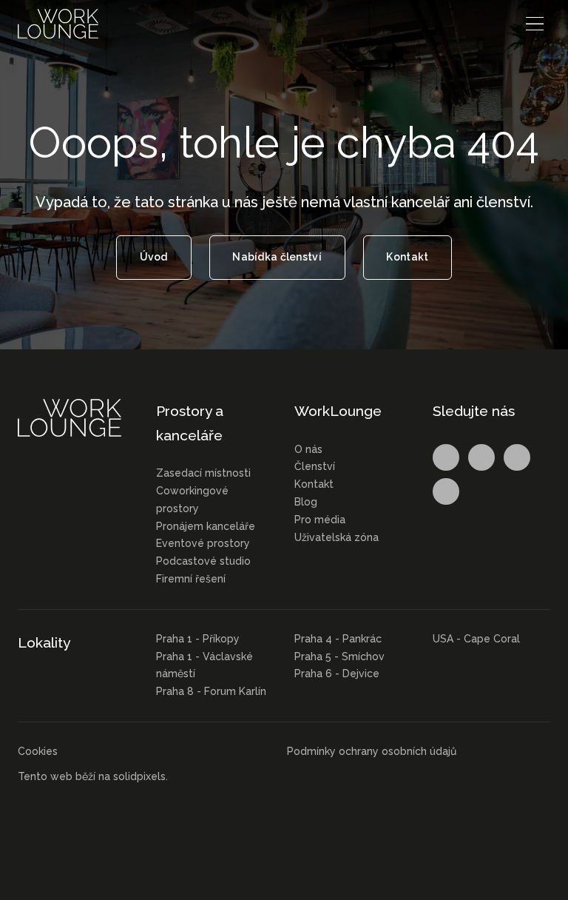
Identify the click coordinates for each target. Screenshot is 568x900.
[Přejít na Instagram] (481, 457)
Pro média (319, 519)
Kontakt (314, 484)
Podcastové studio (203, 561)
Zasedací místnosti (203, 473)
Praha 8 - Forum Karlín (211, 691)
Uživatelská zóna (336, 537)
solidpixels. (140, 776)
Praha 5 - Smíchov (339, 656)
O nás (308, 449)
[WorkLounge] (58, 23)
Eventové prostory (203, 543)
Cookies (38, 751)
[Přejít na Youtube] (446, 491)
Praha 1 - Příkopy (198, 639)
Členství (314, 466)
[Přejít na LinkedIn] (517, 457)
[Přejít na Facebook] (446, 457)
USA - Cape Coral (476, 639)
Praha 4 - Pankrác (338, 639)
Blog (305, 502)
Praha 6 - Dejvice (336, 673)
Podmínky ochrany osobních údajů (371, 751)
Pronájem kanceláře (205, 526)
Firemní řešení (191, 579)
